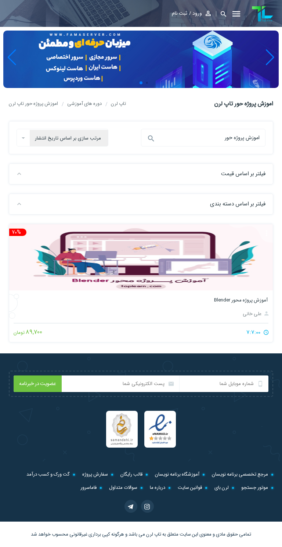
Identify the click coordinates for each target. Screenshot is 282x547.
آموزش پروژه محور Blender (241, 300)
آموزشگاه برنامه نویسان (177, 474)
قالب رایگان (131, 474)
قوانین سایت (190, 487)
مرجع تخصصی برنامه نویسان (240, 474)
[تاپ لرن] (262, 14)
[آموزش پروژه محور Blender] (141, 257)
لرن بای (221, 487)
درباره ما (157, 487)
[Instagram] (147, 506)
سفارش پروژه (95, 474)
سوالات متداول (123, 487)
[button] (221, 14)
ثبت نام (179, 13)
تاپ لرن (153, 534)
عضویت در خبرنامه (37, 384)
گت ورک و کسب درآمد (48, 474)
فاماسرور (88, 487)
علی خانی (253, 314)
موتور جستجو (254, 487)
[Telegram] (130, 506)
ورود (197, 13)
